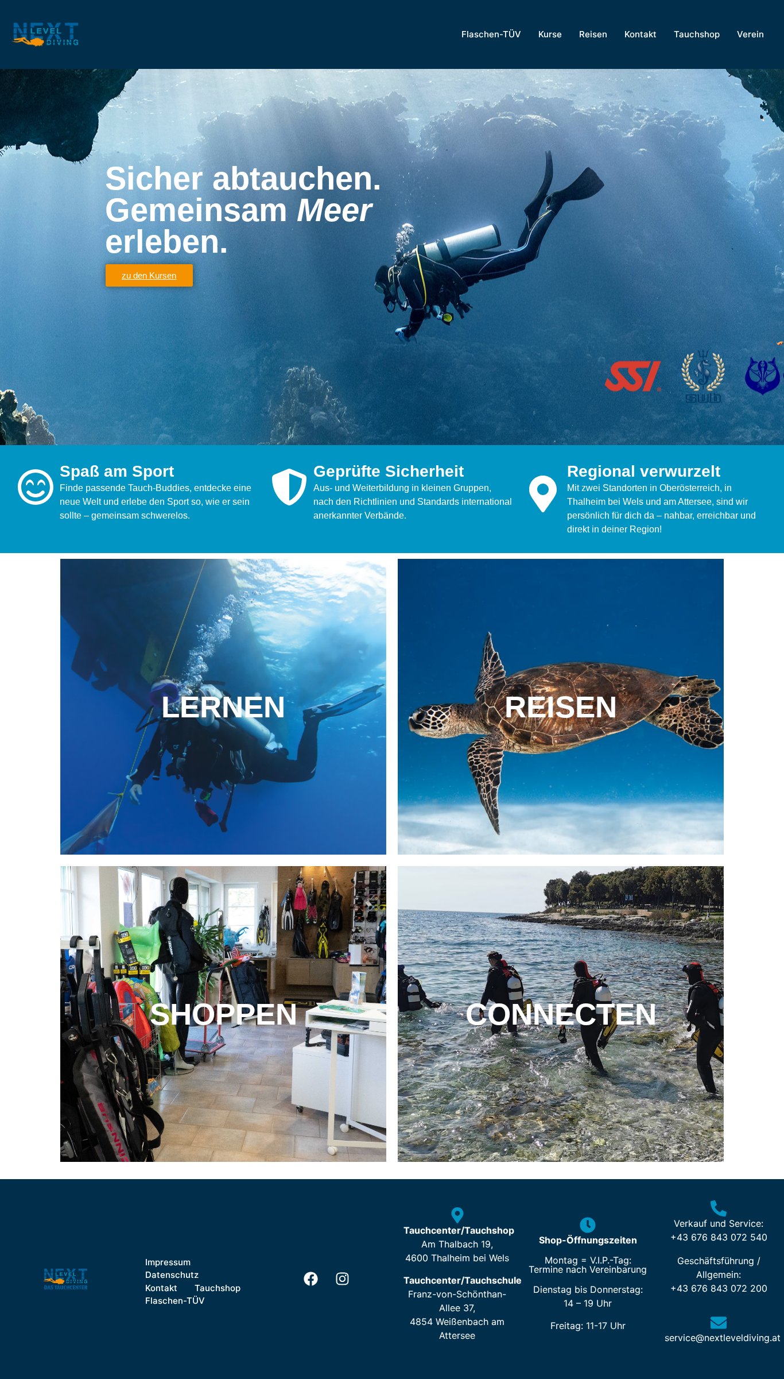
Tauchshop (697, 34)
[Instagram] (342, 1279)
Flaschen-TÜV (491, 34)
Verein (750, 34)
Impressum (168, 1262)
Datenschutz (172, 1274)
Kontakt (640, 34)
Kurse (550, 34)
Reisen (593, 34)
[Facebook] (311, 1279)
